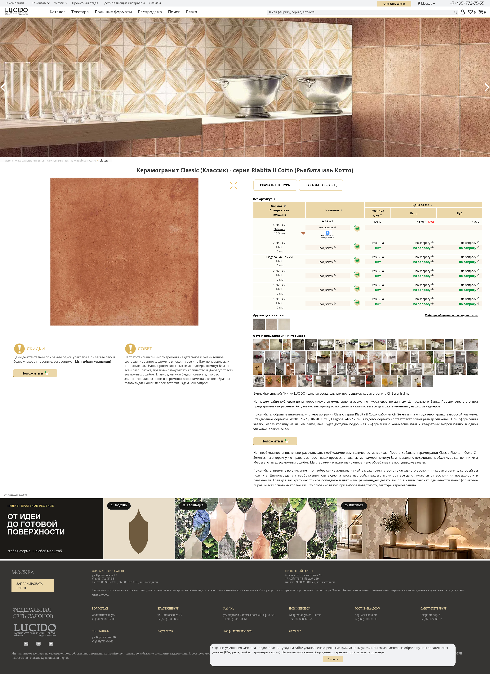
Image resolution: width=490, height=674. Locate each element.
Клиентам (39, 3)
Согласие (295, 631)
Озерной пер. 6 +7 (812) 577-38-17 (434, 614)
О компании (15, 3)
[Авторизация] (463, 12)
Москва (426, 3)
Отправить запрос (394, 3)
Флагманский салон (108, 571)
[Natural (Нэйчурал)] (271, 326)
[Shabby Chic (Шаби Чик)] (284, 326)
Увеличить (233, 185)
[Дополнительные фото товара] (303, 233)
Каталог (57, 12)
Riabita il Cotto (86, 160)
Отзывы (155, 3)
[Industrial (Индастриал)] (259, 326)
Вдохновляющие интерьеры (124, 3)
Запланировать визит (29, 586)
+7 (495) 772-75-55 (467, 3)
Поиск (174, 12)
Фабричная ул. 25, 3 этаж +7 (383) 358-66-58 (305, 614)
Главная (9, 160)
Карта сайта (165, 631)
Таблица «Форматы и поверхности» (451, 315)
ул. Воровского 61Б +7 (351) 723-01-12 (104, 636)
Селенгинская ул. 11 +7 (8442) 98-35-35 (104, 614)
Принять (333, 659)
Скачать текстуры (275, 185)
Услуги (59, 3)
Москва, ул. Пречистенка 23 (303, 575)
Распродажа (150, 12)
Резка (191, 12)
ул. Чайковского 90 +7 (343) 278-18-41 (170, 614)
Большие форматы (113, 12)
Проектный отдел (85, 3)
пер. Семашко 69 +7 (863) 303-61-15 (367, 614)
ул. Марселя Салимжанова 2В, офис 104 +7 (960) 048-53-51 (249, 614)
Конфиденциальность (237, 631)
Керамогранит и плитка (34, 160)
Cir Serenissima (63, 160)
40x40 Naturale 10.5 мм (279, 229)
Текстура (80, 12)
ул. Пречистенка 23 (104, 575)
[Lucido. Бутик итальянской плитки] (24, 11)
